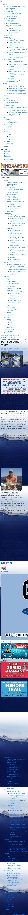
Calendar (5, 146)
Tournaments (6, 37)
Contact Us (7, 161)
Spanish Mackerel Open (12, 81)
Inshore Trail (9, 51)
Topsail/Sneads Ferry (11, 16)
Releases (11, 28)
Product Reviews (13, 32)
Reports (5, 4)
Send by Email (13, 350)
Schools (5, 83)
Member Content (7, 104)
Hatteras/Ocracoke (11, 10)
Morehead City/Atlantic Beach (14, 13)
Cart (10, 136)
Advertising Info (8, 870)
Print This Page (5, 350)
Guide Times (9, 35)
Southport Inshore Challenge (16, 47)
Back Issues (9, 129)
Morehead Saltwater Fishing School (15, 85)
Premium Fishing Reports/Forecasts (15, 6)
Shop (10, 134)
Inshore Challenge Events (12, 39)
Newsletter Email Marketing (14, 879)
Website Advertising (12, 875)
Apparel (8, 133)
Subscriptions (9, 127)
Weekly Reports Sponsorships (15, 884)
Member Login (10, 105)
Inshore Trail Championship (16, 57)
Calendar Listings (11, 885)
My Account (12, 139)
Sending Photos (10, 121)
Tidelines (11, 33)
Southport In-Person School (16, 92)
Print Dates (9, 124)
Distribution (9, 126)
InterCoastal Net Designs (18, 914)
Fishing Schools (8, 839)
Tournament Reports (14, 30)
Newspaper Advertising (13, 873)
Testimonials (10, 872)
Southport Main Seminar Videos (17, 93)
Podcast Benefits (10, 100)
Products (5, 131)
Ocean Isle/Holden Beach (12, 23)
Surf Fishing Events (11, 59)
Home (4, 3)
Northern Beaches (11, 8)
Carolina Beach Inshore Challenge (18, 49)
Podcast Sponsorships (12, 102)
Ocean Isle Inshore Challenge (16, 40)
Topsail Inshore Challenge (16, 42)
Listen (7, 98)
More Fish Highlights (14, 114)
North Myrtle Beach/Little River (14, 25)
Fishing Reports (8, 757)
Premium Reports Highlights (16, 109)
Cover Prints (9, 141)
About (4, 117)
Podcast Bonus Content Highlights (18, 112)
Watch (7, 97)
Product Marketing (12, 880)
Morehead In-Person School (16, 86)
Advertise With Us (9, 159)
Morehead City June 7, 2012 (8, 337)
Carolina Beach (10, 20)
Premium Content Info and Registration (16, 107)
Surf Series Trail (10, 78)
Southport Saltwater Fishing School (15, 90)
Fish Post (24, 339)
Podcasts (5, 95)
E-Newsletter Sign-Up (12, 122)
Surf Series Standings (14, 80)
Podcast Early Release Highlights (17, 110)
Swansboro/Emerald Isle (12, 15)
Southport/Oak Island (11, 22)
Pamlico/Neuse (10, 11)
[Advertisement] (14, 714)
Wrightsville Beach (11, 18)
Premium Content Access (12, 116)
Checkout (11, 138)
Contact (8, 119)
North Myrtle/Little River (13, 778)
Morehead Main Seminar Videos (17, 88)
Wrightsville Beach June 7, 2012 (10, 335)
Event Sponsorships (12, 877)
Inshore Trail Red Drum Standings (18, 56)
